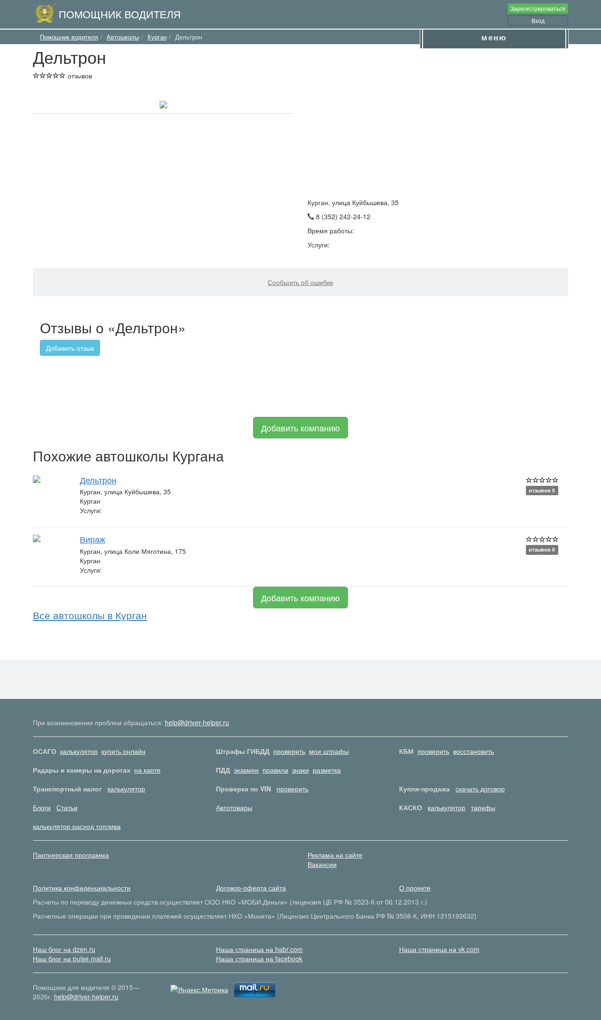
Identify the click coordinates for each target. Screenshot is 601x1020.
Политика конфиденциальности (82, 887)
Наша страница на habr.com (259, 949)
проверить (289, 751)
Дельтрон (98, 480)
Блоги (42, 807)
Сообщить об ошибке (300, 282)
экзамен (246, 770)
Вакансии (322, 864)
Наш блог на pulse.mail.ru (72, 958)
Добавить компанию (300, 428)
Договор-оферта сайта (251, 887)
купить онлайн (123, 751)
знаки (300, 770)
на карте (147, 770)
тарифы (483, 807)
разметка (327, 770)
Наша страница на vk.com (439, 949)
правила (275, 770)
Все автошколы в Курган (90, 615)
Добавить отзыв (70, 348)
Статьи (66, 807)
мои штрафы (329, 751)
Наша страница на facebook (259, 958)
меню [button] (494, 37)
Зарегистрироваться (537, 8)
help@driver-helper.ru (197, 722)
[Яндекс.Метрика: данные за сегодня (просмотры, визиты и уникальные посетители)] (199, 989)
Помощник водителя (120, 13)
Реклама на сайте (335, 854)
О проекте (415, 887)
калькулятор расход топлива (77, 826)
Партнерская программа (71, 854)
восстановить (473, 751)
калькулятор (79, 751)
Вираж (92, 539)
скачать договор (480, 788)
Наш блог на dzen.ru (64, 949)
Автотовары (234, 807)
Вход (538, 20)
